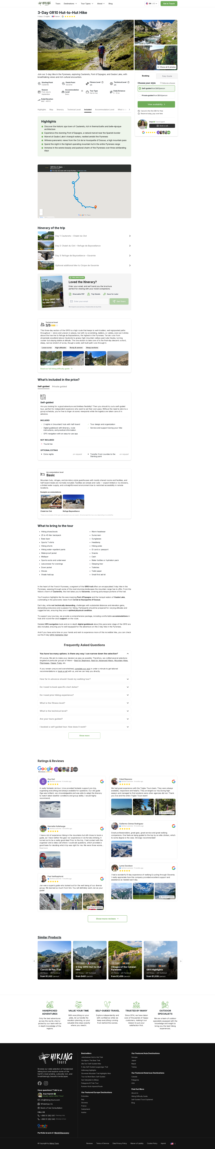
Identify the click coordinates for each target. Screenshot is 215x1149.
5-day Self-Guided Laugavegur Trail (94, 1067)
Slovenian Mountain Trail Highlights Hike (96, 1073)
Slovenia (84, 1103)
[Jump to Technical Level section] (128, 82)
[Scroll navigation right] (129, 110)
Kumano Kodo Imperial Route (92, 1086)
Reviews (89, 1143)
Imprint (163, 1143)
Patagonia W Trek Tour (90, 1083)
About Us (134, 1093)
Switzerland (85, 1109)
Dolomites (85, 1096)
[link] (56, 1104)
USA (133, 1083)
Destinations (69, 3)
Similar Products (49, 937)
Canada (134, 1077)
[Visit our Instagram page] (46, 1083)
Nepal (133, 1064)
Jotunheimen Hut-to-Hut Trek (92, 1057)
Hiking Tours (54, 1143)
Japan (133, 1060)
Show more (84, 735)
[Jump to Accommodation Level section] (82, 91)
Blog (111, 3)
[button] (68, 16)
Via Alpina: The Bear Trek (90, 1060)
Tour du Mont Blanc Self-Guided (93, 1077)
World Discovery (61, 1133)
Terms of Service (102, 1143)
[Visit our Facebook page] (40, 1083)
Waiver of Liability (136, 1143)
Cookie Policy (152, 1143)
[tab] (145, 75)
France (83, 1106)
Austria (83, 1112)
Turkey (134, 1067)
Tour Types (85, 3)
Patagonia (135, 1080)
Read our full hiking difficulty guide (55, 369)
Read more (44, 848)
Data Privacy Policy (120, 1143)
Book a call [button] (164, 126)
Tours (57, 3)
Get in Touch (169, 3)
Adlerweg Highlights (88, 1070)
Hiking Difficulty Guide (139, 1096)
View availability (155, 104)
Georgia (134, 1057)
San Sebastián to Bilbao (90, 1080)
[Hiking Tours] (56, 1058)
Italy (82, 1099)
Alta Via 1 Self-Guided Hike (91, 1064)
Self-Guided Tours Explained (142, 1099)
